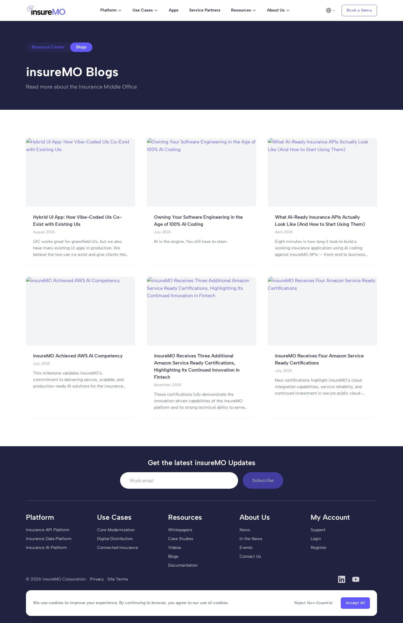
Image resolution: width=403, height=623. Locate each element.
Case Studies (180, 538)
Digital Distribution (115, 538)
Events (246, 547)
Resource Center (48, 47)
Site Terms (117, 579)
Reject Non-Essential (313, 603)
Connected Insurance (117, 547)
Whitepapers (180, 529)
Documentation (183, 565)
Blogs (173, 556)
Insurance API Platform (48, 529)
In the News (251, 538)
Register (319, 547)
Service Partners (204, 10)
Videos (174, 547)
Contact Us (250, 556)
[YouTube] (355, 579)
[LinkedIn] (341, 579)
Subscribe (263, 480)
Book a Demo (359, 10)
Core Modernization (116, 529)
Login (316, 538)
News (245, 529)
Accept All (355, 603)
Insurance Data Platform (49, 538)
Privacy (97, 579)
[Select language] (330, 10)
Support (318, 529)
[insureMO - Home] (46, 10)
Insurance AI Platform (46, 547)
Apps (173, 10)
